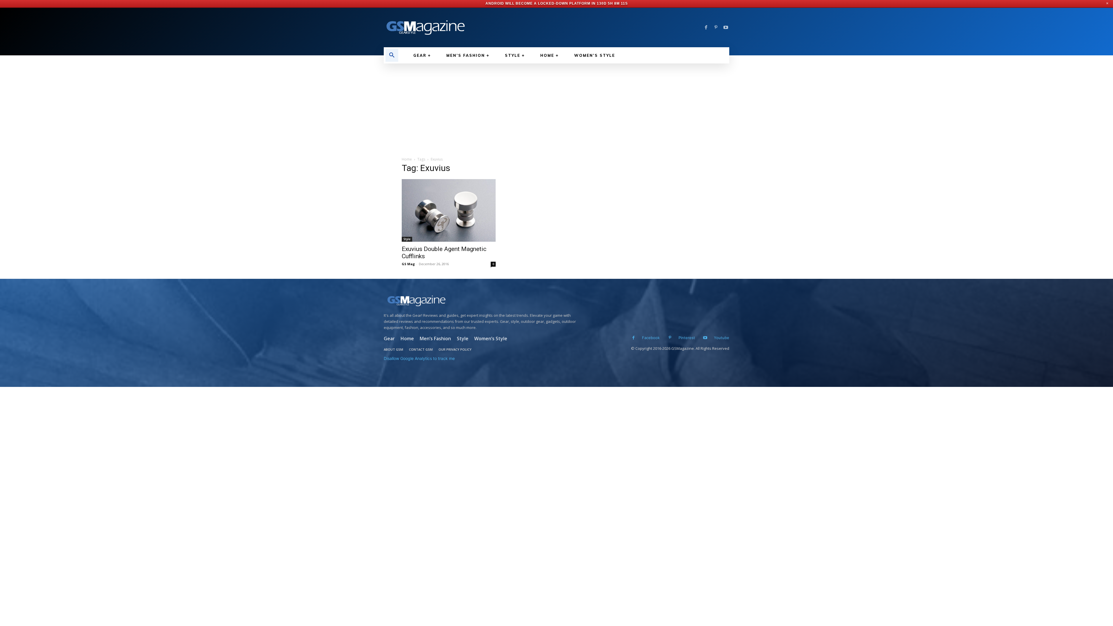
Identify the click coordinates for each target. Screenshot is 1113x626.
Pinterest (687, 337)
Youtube (721, 337)
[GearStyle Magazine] (467, 27)
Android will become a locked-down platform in (541, 3)
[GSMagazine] (481, 300)
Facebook (651, 337)
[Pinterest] (715, 27)
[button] (391, 55)
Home (407, 159)
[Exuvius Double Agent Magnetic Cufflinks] (449, 210)
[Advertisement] (556, 107)
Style (406, 239)
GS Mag (408, 264)
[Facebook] (706, 27)
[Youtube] (725, 27)
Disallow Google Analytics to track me (419, 358)
